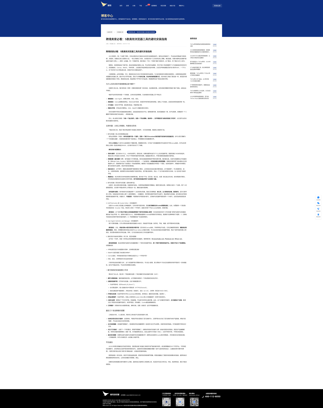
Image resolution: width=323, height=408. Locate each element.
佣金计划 (172, 5)
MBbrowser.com (107, 405)
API (147, 5)
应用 (127, 5)
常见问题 (163, 5)
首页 (121, 5)
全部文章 (109, 32)
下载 (140, 5)
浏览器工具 (120, 32)
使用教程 (154, 5)
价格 (134, 5)
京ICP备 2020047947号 (123, 400)
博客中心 (181, 5)
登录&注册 (217, 5)
